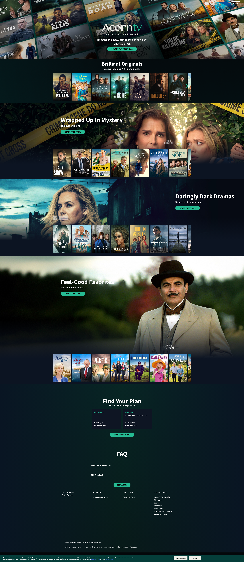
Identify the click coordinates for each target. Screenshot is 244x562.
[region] (122, 558)
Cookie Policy (109, 559)
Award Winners (160, 514)
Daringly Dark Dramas (163, 511)
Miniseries (158, 508)
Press (74, 547)
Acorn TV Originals (162, 497)
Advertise (68, 547)
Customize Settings (180, 558)
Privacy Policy (95, 559)
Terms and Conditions (103, 547)
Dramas (157, 503)
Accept (195, 558)
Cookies (92, 547)
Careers (79, 547)
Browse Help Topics (101, 497)
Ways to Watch (129, 497)
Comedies (158, 506)
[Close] (241, 558)
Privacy (86, 547)
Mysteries (158, 500)
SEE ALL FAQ (97, 475)
